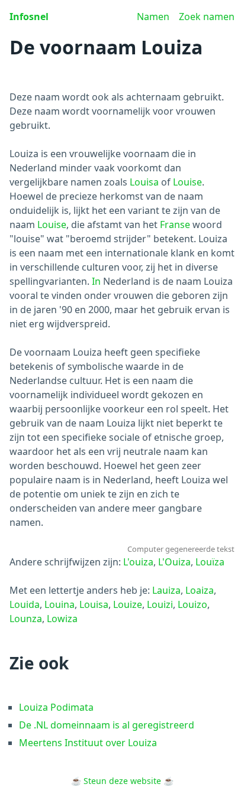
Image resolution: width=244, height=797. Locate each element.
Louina (59, 604)
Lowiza (62, 618)
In (96, 281)
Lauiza (166, 590)
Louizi (160, 604)
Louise (187, 181)
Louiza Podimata (56, 707)
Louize (127, 604)
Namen (153, 16)
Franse (175, 224)
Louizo (192, 604)
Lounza (25, 618)
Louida (24, 604)
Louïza (209, 561)
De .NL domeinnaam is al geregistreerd (106, 724)
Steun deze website (122, 780)
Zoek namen (207, 16)
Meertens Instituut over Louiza (88, 742)
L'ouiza (138, 561)
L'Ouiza (174, 561)
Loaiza (199, 590)
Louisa (144, 181)
